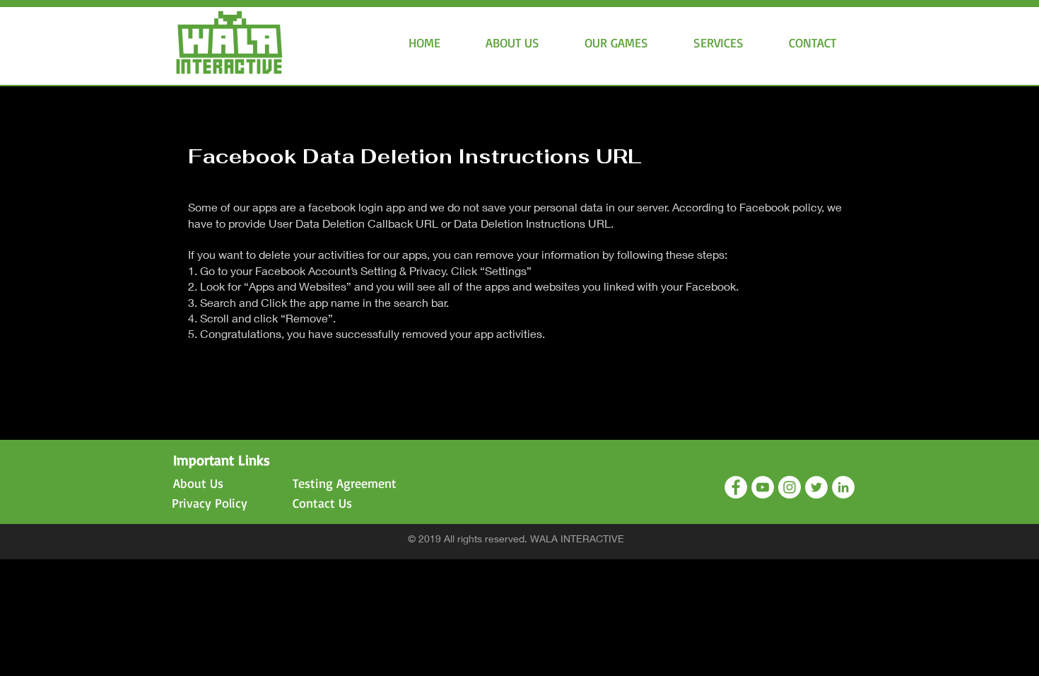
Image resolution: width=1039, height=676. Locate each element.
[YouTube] (762, 487)
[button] (616, 42)
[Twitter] (816, 487)
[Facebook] (735, 487)
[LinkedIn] (843, 487)
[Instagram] (789, 487)
